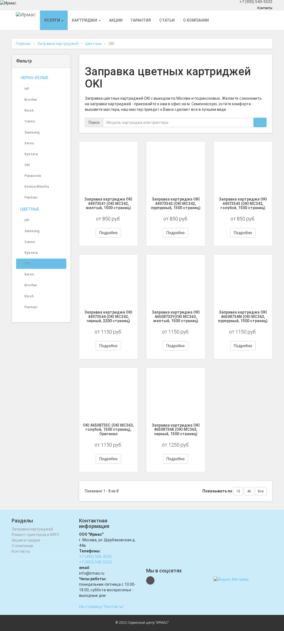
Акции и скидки (26, 540)
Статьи (167, 20)
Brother (30, 100)
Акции (116, 20)
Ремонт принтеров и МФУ (35, 534)
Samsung (31, 132)
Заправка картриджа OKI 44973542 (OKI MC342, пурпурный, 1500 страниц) (176, 203)
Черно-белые (34, 78)
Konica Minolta (36, 187)
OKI (27, 165)
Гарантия (141, 20)
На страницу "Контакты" (101, 606)
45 (249, 491)
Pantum (30, 197)
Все (260, 491)
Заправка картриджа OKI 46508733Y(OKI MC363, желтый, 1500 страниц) (176, 316)
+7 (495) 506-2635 (95, 556)
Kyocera (31, 154)
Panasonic (32, 176)
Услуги (52, 20)
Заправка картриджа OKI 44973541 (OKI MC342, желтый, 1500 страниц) (108, 203)
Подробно (108, 233)
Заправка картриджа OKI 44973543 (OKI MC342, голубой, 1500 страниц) (243, 203)
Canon (29, 121)
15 (238, 491)
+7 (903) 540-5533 (95, 562)
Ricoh (29, 110)
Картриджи (85, 20)
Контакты (264, 8)
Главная (23, 43)
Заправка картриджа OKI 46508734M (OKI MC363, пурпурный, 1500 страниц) (243, 316)
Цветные (93, 43)
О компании (196, 20)
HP (26, 89)
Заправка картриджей (57, 43)
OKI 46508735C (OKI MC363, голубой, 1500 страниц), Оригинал (108, 429)
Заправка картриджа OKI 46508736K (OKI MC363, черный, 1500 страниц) (176, 429)
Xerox (29, 143)
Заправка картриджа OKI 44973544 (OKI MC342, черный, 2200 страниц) (108, 316)
